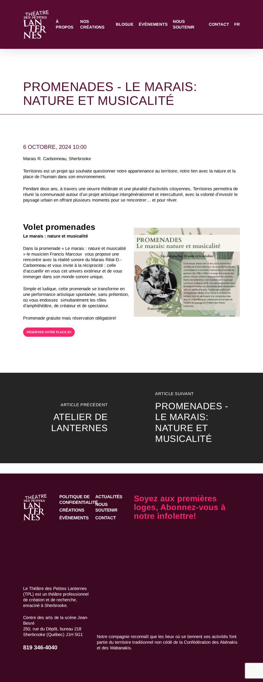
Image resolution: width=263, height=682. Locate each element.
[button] (49, 332)
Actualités (108, 496)
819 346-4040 (40, 647)
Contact (105, 517)
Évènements (74, 517)
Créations (71, 510)
